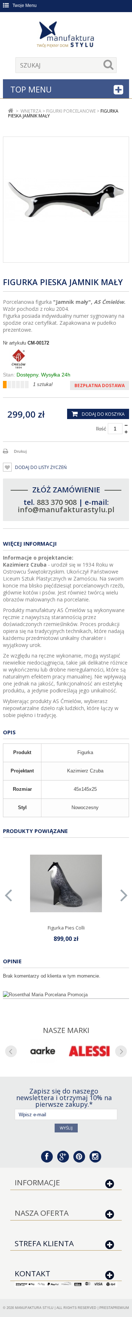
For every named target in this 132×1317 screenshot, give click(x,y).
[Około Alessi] (89, 1051)
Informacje (37, 1182)
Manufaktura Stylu (34, 1308)
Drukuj (20, 451)
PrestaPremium (114, 1308)
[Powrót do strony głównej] (11, 111)
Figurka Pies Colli (66, 927)
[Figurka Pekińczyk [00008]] (66, 884)
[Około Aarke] (42, 1051)
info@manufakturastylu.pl (66, 509)
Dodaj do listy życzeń (40, 467)
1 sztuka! (43, 384)
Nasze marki (66, 1030)
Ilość (101, 428)
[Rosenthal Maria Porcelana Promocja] (66, 994)
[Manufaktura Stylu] (66, 35)
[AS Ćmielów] (66, 358)
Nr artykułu (14, 343)
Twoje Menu (24, 5)
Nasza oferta (42, 1213)
